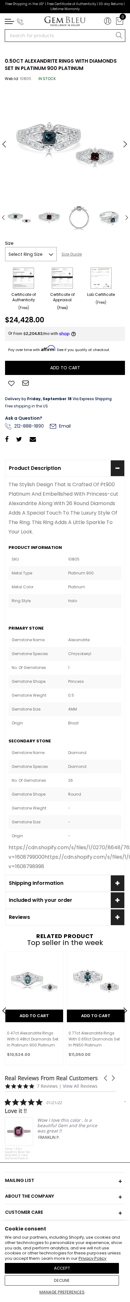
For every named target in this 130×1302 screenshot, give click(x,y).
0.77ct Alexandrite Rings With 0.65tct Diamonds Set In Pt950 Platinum (94, 1039)
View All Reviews (80, 1086)
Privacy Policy (92, 1258)
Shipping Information (36, 883)
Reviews (19, 917)
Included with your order (40, 900)
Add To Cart (34, 1016)
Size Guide (72, 254)
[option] (65, 142)
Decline (62, 1280)
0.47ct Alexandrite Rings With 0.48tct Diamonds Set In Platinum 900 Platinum (32, 1039)
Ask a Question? (23, 418)
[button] (106, 1078)
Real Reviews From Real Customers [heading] (51, 1078)
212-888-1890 (28, 426)
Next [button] (122, 141)
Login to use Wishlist (11, 383)
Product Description (35, 468)
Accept (62, 1268)
